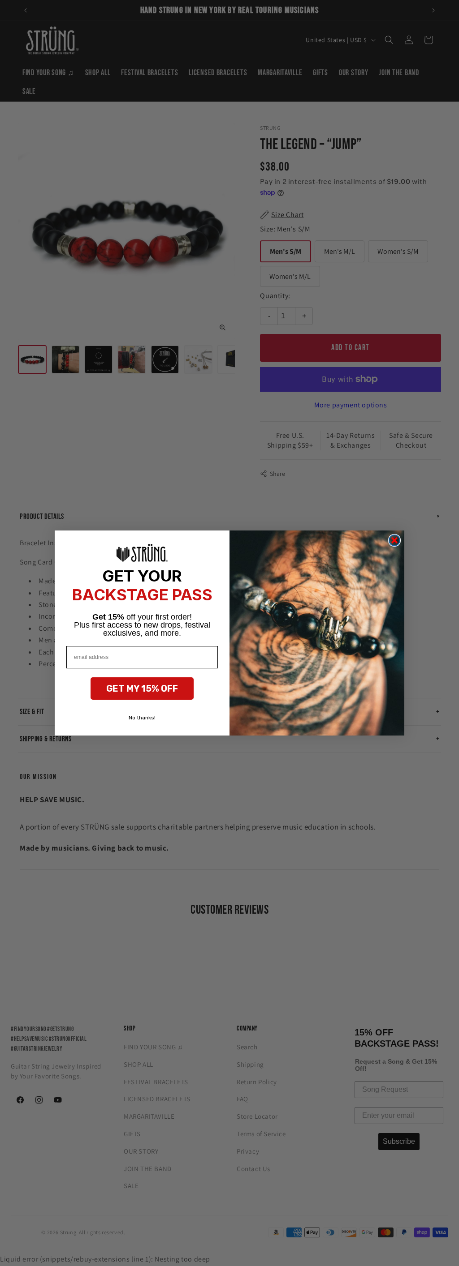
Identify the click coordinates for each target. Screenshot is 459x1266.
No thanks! (142, 717)
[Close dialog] (394, 540)
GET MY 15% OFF (142, 688)
